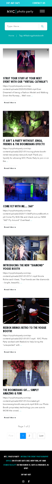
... (32, 95)
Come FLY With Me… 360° (18, 206)
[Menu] (42, 11)
